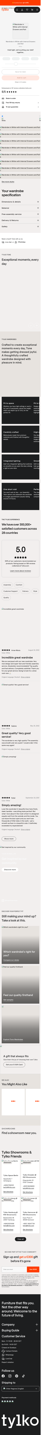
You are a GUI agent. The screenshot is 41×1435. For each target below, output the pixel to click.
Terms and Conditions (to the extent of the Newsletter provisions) (20, 1284)
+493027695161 (8, 1185)
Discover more (10, 870)
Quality (6, 598)
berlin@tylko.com (9, 1187)
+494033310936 (8, 1224)
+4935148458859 (28, 1186)
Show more (8, 839)
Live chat (8, 242)
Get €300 (33, 1269)
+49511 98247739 (29, 1224)
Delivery (25, 591)
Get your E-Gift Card (14, 1065)
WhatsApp (21, 242)
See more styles (8, 182)
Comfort (19, 585)
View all (20, 1239)
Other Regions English (15, 1389)
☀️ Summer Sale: (20, 3)
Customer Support (10, 591)
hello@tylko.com (28, 1188)
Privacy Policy (28, 1285)
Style (35, 591)
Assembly (7, 585)
